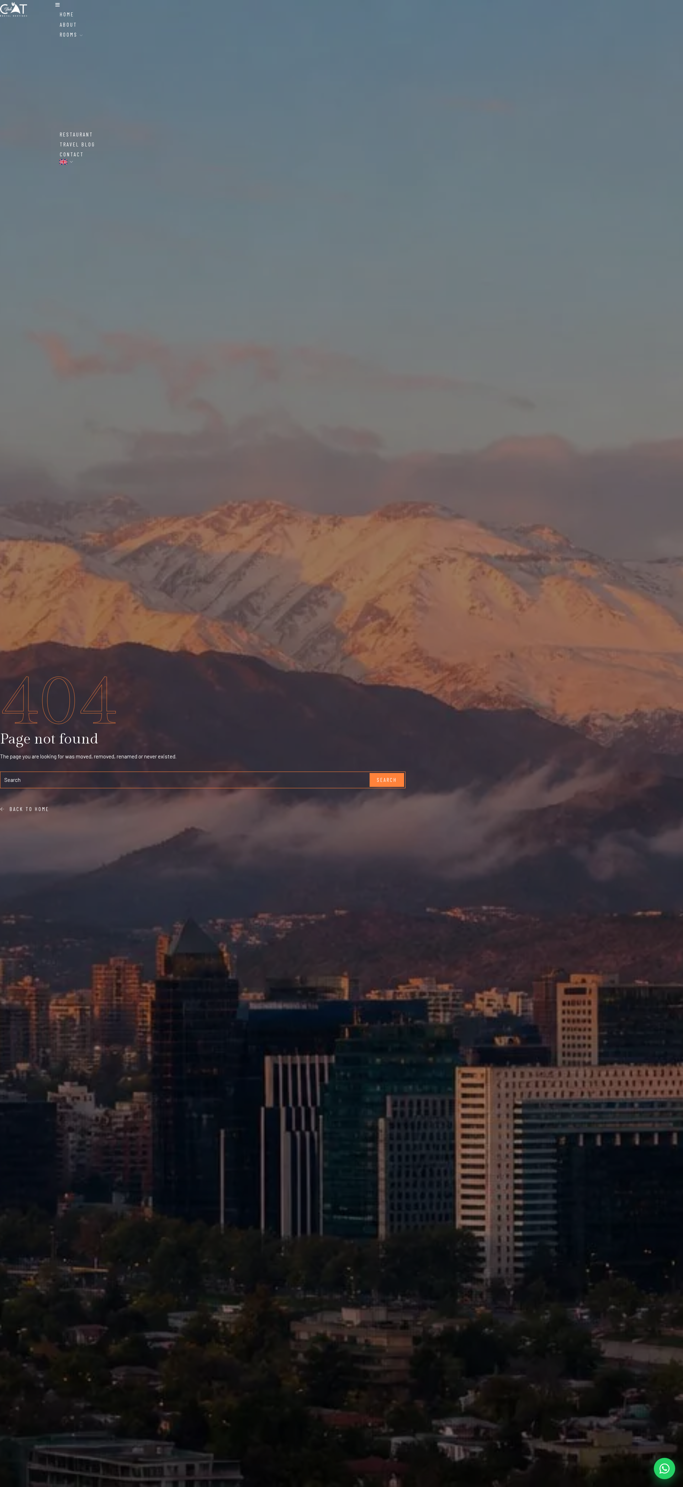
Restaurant (76, 134)
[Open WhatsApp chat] (664, 1468)
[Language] (66, 162)
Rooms (70, 34)
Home (67, 14)
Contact (72, 154)
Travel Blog (77, 144)
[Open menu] (57, 5)
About (68, 24)
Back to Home (27, 809)
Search (387, 780)
